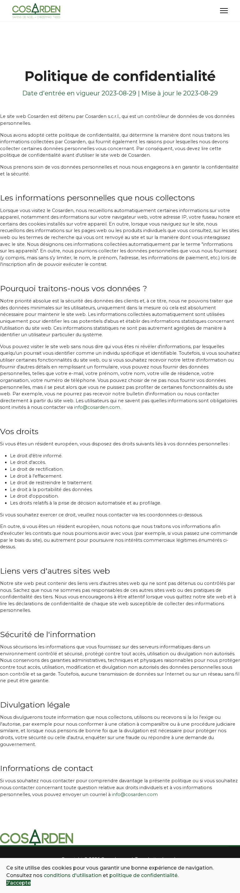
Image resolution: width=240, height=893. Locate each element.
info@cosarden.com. (97, 407)
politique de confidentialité (143, 875)
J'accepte (18, 883)
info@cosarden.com (135, 794)
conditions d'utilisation (73, 875)
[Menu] (224, 10)
